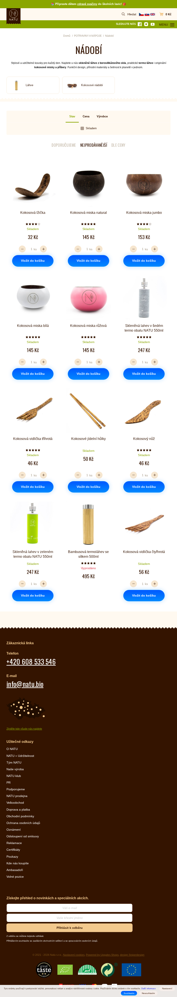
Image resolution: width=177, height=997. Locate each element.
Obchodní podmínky (20, 816)
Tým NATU (13, 762)
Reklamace (14, 843)
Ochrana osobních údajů (23, 823)
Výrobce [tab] (102, 116)
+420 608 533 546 (31, 661)
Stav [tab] (72, 116)
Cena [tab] (86, 116)
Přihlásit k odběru (70, 927)
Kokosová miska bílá (33, 326)
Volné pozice (15, 876)
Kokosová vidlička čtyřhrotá (144, 552)
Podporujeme (15, 789)
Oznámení (13, 829)
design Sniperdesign (132, 954)
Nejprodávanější (93, 145)
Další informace (148, 989)
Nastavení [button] (167, 988)
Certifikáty (13, 849)
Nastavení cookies (74, 954)
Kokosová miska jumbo (144, 212)
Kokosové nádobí (92, 85)
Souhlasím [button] (129, 993)
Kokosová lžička (32, 212)
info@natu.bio (24, 684)
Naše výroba (15, 769)
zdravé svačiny (87, 4)
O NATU (12, 749)
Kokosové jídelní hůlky (88, 439)
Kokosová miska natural (88, 212)
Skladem (91, 128)
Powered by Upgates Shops (102, 954)
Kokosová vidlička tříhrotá (32, 439)
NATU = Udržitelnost (20, 756)
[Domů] (13, 14)
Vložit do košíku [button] (33, 260)
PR (8, 782)
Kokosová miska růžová (88, 326)
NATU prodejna (16, 796)
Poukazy (12, 856)
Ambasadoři (14, 870)
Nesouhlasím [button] (148, 993)
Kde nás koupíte (17, 863)
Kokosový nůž (144, 439)
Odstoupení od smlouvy (22, 836)
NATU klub (13, 776)
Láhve (29, 85)
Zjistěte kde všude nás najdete (24, 728)
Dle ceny (118, 145)
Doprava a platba (18, 809)
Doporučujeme (64, 145)
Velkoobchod (15, 802)
